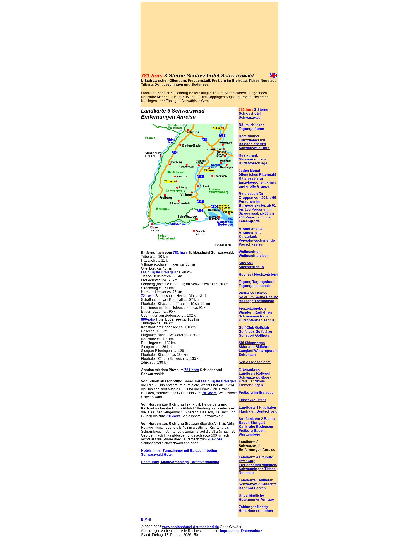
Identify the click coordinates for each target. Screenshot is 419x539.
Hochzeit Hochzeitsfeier (258, 274)
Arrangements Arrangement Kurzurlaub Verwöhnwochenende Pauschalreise (257, 236)
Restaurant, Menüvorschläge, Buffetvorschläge (180, 462)
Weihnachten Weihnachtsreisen (254, 254)
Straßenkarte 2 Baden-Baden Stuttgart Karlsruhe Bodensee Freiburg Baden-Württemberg (257, 426)
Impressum (229, 531)
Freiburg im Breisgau (158, 272)
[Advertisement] (209, 37)
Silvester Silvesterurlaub (251, 265)
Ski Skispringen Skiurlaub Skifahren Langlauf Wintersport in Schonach (258, 348)
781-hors (180, 252)
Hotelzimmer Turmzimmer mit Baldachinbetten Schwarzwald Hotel (254, 142)
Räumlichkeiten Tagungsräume (251, 127)
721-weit (148, 296)
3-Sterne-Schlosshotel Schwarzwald (254, 113)
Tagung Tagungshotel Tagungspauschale (257, 284)
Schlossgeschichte (255, 362)
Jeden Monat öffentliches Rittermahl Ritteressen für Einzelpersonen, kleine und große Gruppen (257, 178)
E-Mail (146, 519)
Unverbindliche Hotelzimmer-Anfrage (256, 497)
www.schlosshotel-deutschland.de (190, 527)
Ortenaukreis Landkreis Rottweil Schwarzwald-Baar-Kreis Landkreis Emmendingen (255, 377)
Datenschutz (251, 531)
